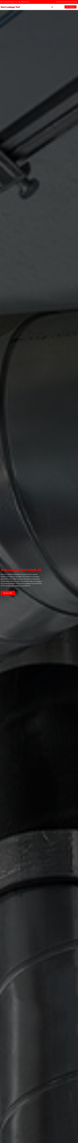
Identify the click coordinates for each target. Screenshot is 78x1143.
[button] (52, 7)
